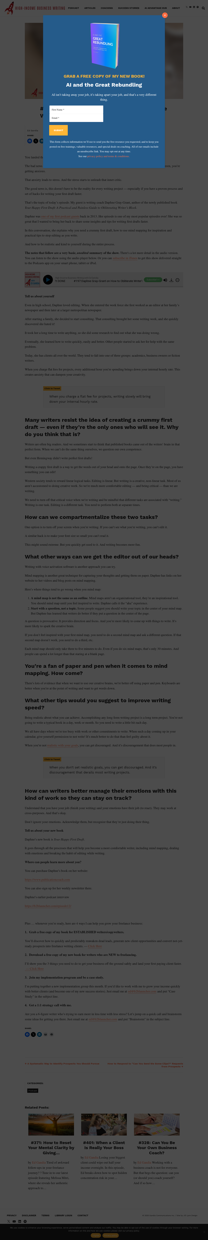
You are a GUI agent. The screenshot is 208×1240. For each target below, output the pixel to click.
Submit (58, 130)
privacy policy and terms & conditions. (108, 156)
